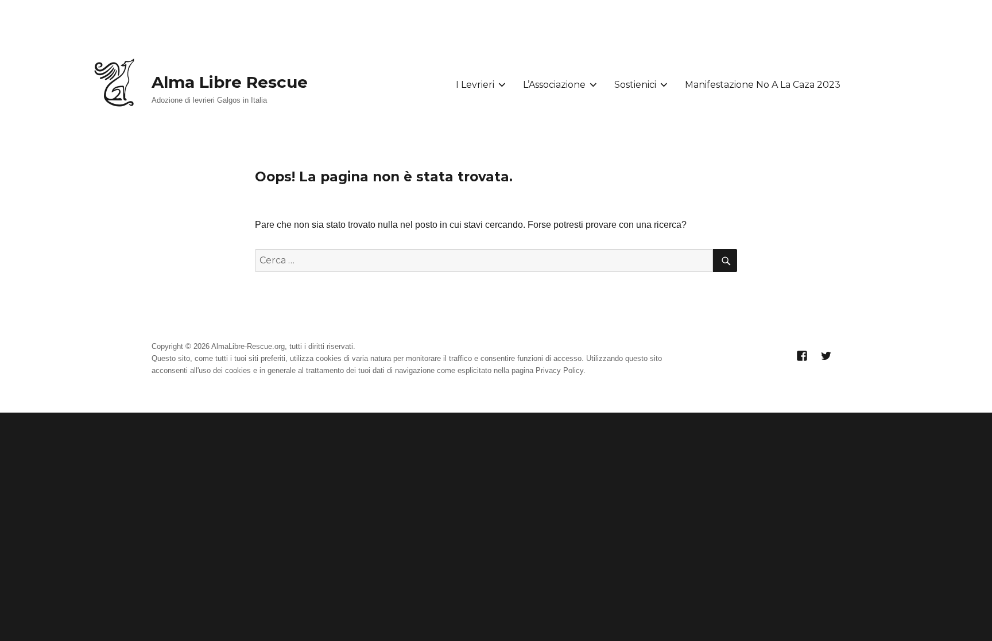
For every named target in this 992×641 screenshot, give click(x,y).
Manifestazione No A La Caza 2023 (762, 84)
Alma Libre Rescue (230, 82)
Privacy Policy (559, 370)
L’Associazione (554, 84)
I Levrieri (475, 84)
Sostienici (635, 84)
